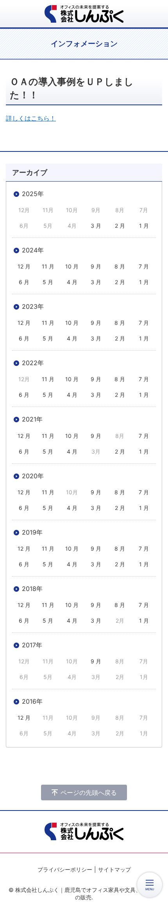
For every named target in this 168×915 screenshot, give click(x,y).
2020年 (33, 476)
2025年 (33, 194)
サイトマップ (114, 869)
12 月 (24, 266)
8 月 (119, 266)
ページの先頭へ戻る (89, 792)
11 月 (48, 266)
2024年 (33, 250)
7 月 (144, 266)
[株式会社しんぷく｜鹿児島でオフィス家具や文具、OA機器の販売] (84, 13)
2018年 (32, 589)
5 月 (48, 282)
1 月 (144, 225)
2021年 (32, 419)
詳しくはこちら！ (31, 118)
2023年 (33, 306)
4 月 (72, 282)
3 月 (96, 225)
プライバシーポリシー (65, 869)
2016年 (32, 701)
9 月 (96, 266)
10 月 (72, 266)
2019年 (32, 532)
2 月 (120, 225)
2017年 (32, 645)
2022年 (33, 363)
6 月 (24, 282)
